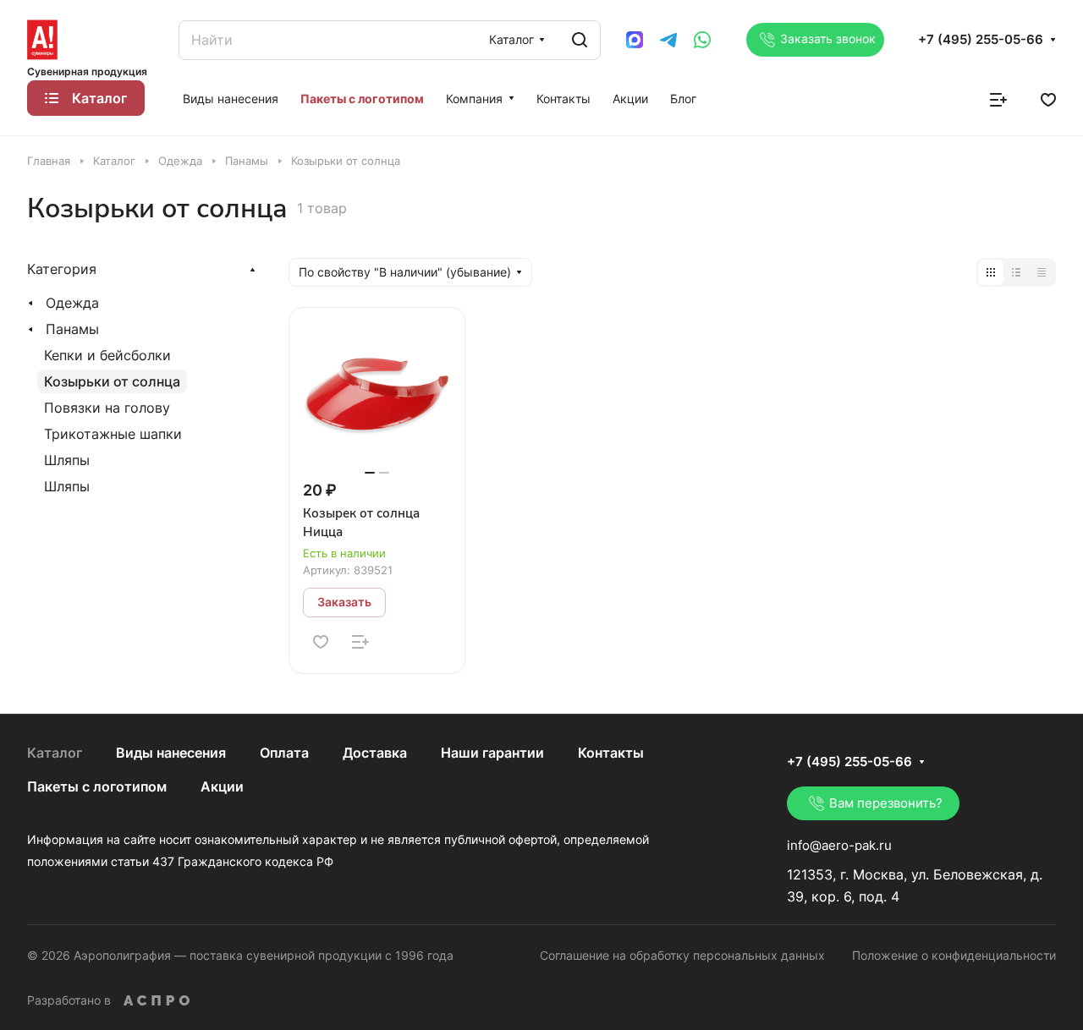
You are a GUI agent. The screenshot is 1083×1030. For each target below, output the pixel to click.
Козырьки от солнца (112, 381)
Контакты (611, 752)
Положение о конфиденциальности (954, 955)
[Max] (634, 40)
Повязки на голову (107, 407)
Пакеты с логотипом (97, 786)
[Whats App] (702, 40)
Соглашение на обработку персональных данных (682, 955)
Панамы (72, 329)
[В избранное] (320, 642)
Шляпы (67, 460)
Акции (222, 786)
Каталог (54, 752)
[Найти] (579, 40)
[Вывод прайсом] (1041, 272)
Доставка (375, 752)
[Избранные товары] (1048, 98)
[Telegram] (668, 40)
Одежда (72, 302)
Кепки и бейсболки (107, 355)
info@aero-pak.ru (839, 845)
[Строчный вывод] (1016, 272)
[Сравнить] (360, 642)
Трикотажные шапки (113, 433)
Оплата (284, 752)
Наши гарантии (492, 752)
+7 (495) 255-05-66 (980, 39)
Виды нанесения (171, 752)
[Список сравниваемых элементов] (998, 98)
